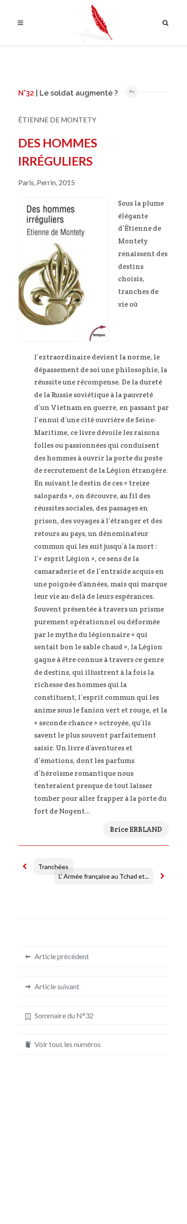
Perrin (46, 182)
